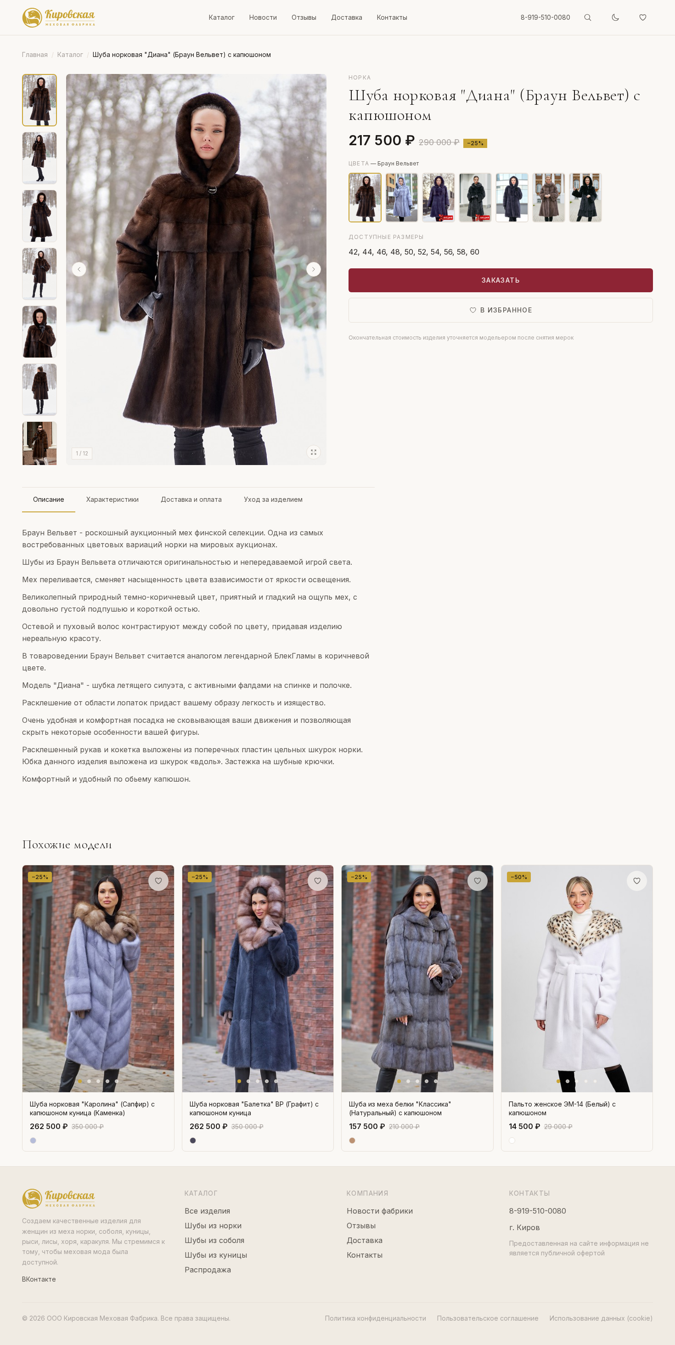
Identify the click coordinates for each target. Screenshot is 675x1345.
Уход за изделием (273, 499)
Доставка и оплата (191, 499)
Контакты (392, 17)
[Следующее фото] (164, 978)
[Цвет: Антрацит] (475, 197)
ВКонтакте (39, 1279)
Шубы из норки (213, 1225)
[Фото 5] (116, 1081)
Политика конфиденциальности (375, 1318)
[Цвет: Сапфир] (401, 197)
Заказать (501, 280)
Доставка (346, 17)
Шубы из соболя (214, 1240)
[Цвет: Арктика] (438, 197)
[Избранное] (643, 17)
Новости (263, 17)
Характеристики (112, 499)
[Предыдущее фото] (31, 978)
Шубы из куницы (216, 1255)
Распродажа (208, 1269)
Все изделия (207, 1210)
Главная (35, 54)
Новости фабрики (380, 1210)
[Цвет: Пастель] (548, 197)
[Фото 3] (98, 1081)
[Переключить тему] (615, 17)
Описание (48, 499)
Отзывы (304, 17)
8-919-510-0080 (545, 17)
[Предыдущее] (79, 269)
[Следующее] (313, 269)
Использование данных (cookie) (601, 1318)
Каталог (222, 17)
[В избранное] (158, 881)
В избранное (506, 310)
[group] (196, 269)
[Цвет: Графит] (512, 197)
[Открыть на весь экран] (313, 452)
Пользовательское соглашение (488, 1318)
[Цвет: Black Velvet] (585, 197)
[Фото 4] (107, 1081)
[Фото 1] (80, 1081)
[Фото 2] (89, 1081)
